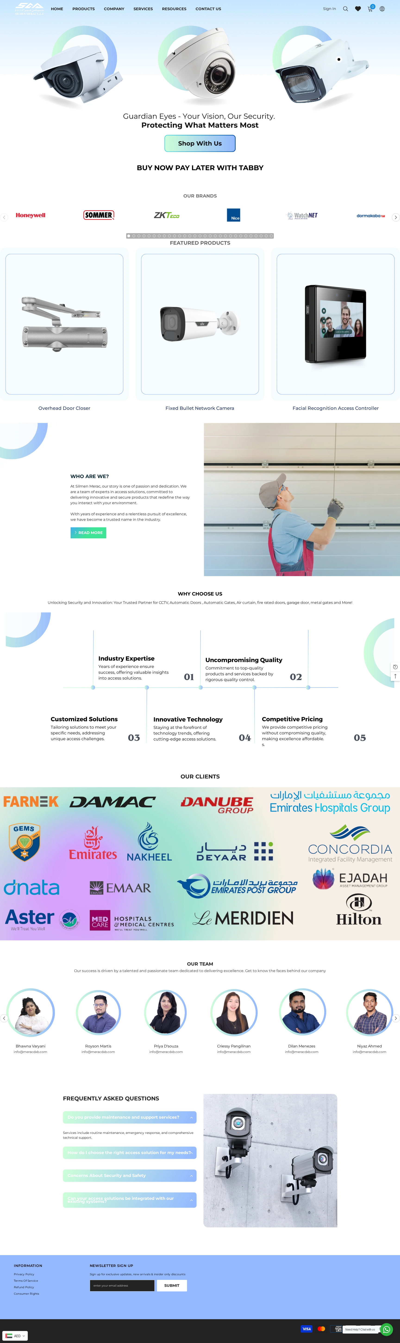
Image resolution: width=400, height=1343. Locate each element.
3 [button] (139, 236)
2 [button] (133, 236)
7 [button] (159, 236)
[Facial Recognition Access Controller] (335, 324)
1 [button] (128, 236)
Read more (90, 533)
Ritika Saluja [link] (369, 1046)
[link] (200, 686)
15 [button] (200, 236)
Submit (171, 1285)
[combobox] (15, 1336)
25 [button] (251, 236)
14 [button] (195, 236)
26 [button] (256, 236)
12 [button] (184, 236)
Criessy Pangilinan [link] (166, 1046)
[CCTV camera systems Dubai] (30, 217)
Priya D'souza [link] (98, 1046)
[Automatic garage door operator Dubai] (98, 217)
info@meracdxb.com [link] (30, 1052)
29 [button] (271, 236)
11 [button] (179, 236)
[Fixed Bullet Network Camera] (200, 324)
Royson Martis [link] (30, 1046)
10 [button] (174, 236)
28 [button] (266, 236)
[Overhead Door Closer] (64, 324)
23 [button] (240, 236)
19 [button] (220, 236)
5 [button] (149, 236)
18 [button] (215, 236)
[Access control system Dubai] (166, 217)
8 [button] (164, 236)
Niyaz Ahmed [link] (301, 1046)
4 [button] (144, 236)
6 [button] (154, 236)
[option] (98, 217)
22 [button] (235, 236)
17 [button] (210, 236)
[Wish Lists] (358, 9)
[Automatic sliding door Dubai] (369, 217)
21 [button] (230, 236)
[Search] (346, 9)
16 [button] (205, 236)
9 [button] (169, 236)
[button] (396, 217)
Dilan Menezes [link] (233, 1046)
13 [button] (189, 236)
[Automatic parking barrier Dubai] (233, 217)
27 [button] (261, 236)
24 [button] (245, 236)
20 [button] (225, 236)
